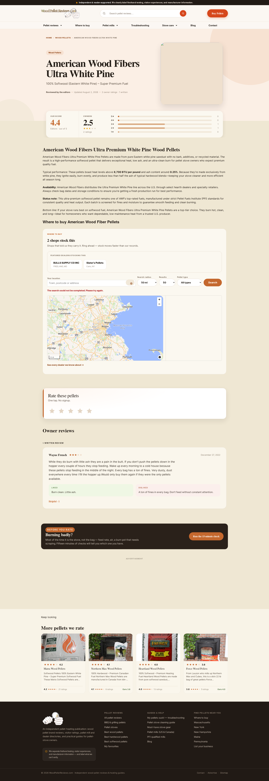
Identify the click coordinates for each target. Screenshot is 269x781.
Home (49, 38)
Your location (53, 278)
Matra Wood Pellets (54, 668)
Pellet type (182, 277)
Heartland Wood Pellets (152, 668)
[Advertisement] (134, 582)
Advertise (212, 773)
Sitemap (224, 773)
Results (163, 277)
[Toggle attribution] (160, 357)
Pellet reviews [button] (113, 713)
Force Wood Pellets (197, 668)
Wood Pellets (63, 38)
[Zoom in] (159, 299)
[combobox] (143, 13)
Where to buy (82, 25)
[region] (105, 328)
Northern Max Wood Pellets (106, 668)
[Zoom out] (159, 304)
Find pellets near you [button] (207, 713)
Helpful (54, 501)
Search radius (144, 277)
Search (212, 282)
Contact (213, 25)
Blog (193, 25)
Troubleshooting (140, 25)
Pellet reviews (50, 25)
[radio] (51, 410)
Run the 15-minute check (206, 536)
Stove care (168, 25)
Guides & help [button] (155, 713)
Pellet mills (108, 25)
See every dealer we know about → (65, 365)
